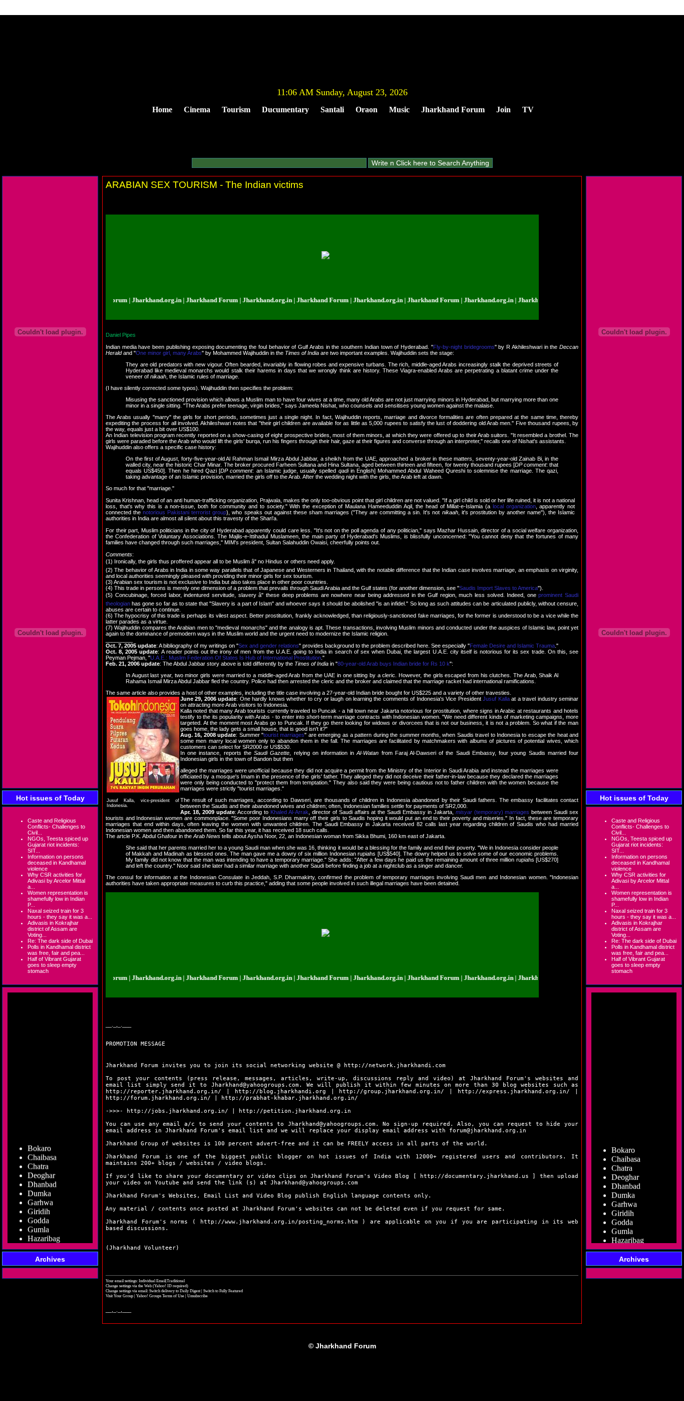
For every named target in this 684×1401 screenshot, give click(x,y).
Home (162, 109)
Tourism (236, 109)
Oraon (367, 109)
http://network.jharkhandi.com (395, 1065)
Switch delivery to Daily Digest (174, 1290)
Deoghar (41, 1165)
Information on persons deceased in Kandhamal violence (57, 863)
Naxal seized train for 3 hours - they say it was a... (60, 914)
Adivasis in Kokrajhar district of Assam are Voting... (53, 929)
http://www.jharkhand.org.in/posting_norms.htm (279, 1222)
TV (528, 109)
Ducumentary (285, 109)
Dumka (39, 1183)
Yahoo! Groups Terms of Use (160, 1295)
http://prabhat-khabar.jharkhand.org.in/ (289, 1098)
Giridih (39, 1201)
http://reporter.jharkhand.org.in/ (163, 1091)
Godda (38, 1210)
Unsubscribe (197, 1295)
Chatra (38, 1156)
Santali (332, 109)
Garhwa (40, 1192)
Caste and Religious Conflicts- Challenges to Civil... (56, 827)
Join (503, 109)
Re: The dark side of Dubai (60, 941)
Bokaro (39, 1138)
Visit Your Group (120, 1295)
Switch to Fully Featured (223, 1290)
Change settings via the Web (129, 1285)
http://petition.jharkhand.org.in (295, 1111)
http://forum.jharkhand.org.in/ (158, 1098)
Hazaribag (44, 1228)
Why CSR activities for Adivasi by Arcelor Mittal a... (56, 881)
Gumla (38, 1219)
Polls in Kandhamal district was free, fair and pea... (59, 950)
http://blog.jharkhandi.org (280, 1091)
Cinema (197, 109)
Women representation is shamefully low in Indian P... (58, 899)
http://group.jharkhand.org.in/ (391, 1091)
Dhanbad (42, 1174)
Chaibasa (42, 1147)
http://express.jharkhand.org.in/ (514, 1091)
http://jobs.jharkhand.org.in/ (177, 1111)
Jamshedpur (46, 1237)
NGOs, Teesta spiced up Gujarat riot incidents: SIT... (58, 845)
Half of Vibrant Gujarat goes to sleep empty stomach (54, 965)
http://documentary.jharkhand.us (474, 1176)
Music (399, 109)
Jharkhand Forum (453, 109)
